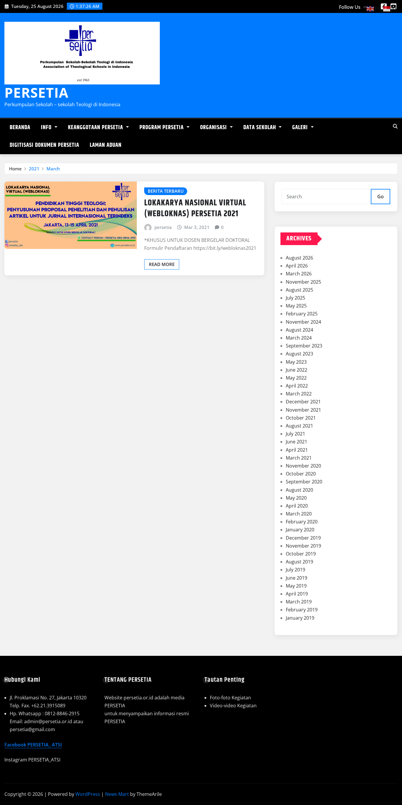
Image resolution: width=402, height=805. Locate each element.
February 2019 (302, 609)
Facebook (15, 744)
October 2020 (301, 473)
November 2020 (303, 466)
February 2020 (302, 521)
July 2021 (295, 433)
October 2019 (301, 553)
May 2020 (296, 498)
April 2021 (297, 450)
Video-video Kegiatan (233, 705)
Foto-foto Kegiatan (230, 697)
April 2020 (297, 506)
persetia (163, 227)
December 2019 (303, 538)
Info (47, 127)
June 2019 (296, 578)
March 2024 (299, 338)
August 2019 (299, 561)
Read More (162, 264)
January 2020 (300, 529)
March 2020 (299, 513)
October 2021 (301, 418)
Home (15, 169)
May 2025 (296, 305)
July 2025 (295, 298)
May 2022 (296, 378)
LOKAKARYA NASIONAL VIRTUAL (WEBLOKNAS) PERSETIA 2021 (195, 208)
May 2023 (296, 362)
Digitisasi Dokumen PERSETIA (44, 145)
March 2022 (299, 393)
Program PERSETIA (162, 127)
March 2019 (299, 601)
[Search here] (395, 126)
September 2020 (304, 481)
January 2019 (300, 618)
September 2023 (304, 345)
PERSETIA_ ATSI (44, 744)
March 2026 (299, 273)
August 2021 (299, 426)
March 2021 (299, 458)
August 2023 (299, 353)
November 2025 (303, 282)
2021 (34, 169)
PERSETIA (36, 92)
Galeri (300, 127)
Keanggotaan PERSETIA (96, 127)
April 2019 (297, 594)
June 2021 (296, 441)
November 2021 (303, 410)
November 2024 (303, 322)
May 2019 (296, 586)
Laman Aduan (106, 145)
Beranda (20, 127)
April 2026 (297, 265)
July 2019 (295, 569)
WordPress (87, 794)
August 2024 (299, 330)
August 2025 (299, 290)
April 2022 (297, 385)
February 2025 (302, 313)
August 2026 (299, 258)
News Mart (117, 794)
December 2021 (303, 401)
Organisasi (214, 127)
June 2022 (296, 370)
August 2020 (299, 490)
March (53, 169)
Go (380, 196)
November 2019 (303, 546)
